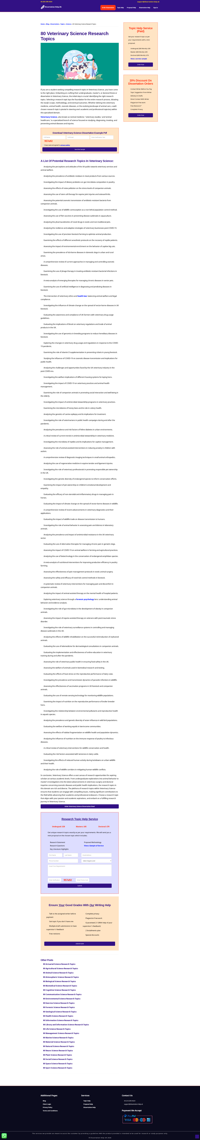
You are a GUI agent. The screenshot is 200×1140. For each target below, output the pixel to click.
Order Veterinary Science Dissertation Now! (80, 806)
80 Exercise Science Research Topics (59, 1003)
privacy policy (65, 145)
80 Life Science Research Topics (57, 1029)
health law (82, 296)
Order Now (140, 65)
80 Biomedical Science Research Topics (60, 985)
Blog (47, 24)
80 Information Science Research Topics (60, 1020)
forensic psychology (85, 599)
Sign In (155, 8)
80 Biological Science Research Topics (59, 981)
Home (43, 24)
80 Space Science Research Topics (57, 1063)
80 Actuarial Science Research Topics (59, 964)
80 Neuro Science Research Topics (58, 1050)
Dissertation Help (144, 8)
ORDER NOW (80, 944)
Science (68, 24)
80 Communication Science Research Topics (62, 994)
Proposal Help (131, 8)
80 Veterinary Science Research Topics (74, 36)
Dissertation (54, 24)
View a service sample (138, 59)
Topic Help (120, 8)
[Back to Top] (197, 1136)
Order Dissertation (108, 8)
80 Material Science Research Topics (59, 1042)
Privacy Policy (47, 1107)
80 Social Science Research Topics (57, 1059)
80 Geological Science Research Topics (60, 1011)
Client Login (47, 1104)
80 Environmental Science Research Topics (61, 998)
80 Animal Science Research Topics (58, 972)
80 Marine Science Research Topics (58, 1037)
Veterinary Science (49, 117)
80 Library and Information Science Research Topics (66, 1024)
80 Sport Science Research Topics (57, 1068)
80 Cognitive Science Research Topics (59, 990)
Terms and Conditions (50, 1111)
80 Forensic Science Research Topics (59, 1007)
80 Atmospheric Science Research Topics (61, 977)
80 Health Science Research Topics (58, 1016)
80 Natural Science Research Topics (58, 1046)
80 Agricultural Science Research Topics (60, 968)
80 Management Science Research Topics (61, 1033)
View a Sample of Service (94, 846)
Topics (62, 24)
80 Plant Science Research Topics (57, 1055)
